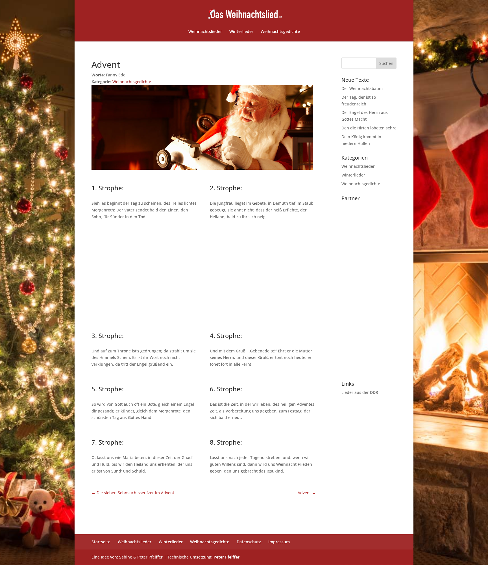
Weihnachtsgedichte (280, 32)
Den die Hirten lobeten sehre (368, 128)
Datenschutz (249, 541)
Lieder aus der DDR (359, 392)
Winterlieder (241, 32)
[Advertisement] (203, 274)
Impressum (279, 541)
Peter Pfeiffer (226, 557)
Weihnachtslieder (205, 32)
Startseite (100, 541)
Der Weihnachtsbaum (362, 88)
